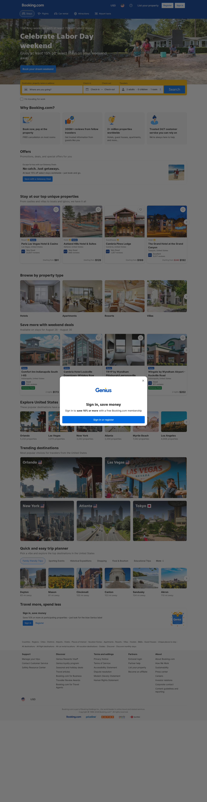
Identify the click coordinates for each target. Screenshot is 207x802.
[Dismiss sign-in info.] (143, 380)
